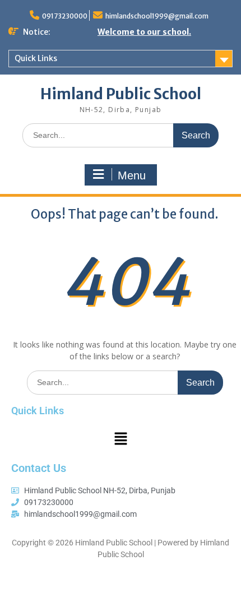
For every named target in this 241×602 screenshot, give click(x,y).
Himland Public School (120, 94)
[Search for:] (120, 134)
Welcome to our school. (144, 32)
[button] (120, 439)
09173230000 (64, 16)
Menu (132, 175)
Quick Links (36, 58)
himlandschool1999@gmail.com (156, 16)
